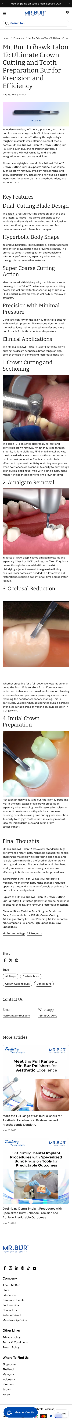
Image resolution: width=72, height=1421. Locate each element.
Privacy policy (12, 1337)
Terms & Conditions (15, 1342)
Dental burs (44, 984)
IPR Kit (35, 915)
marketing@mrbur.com (16, 1015)
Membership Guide (15, 1320)
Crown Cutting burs (17, 984)
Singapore (9, 1364)
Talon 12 (12, 213)
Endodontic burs (19, 915)
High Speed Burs (44, 923)
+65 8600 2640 (47, 1015)
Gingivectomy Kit (18, 919)
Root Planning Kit (40, 919)
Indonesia (9, 1379)
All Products (34, 933)
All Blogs (10, 976)
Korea (6, 1394)
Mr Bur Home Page (14, 933)
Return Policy (11, 1347)
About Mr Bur (11, 1285)
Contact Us (10, 1310)
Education (18, 38)
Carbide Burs (29, 911)
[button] (65, 13)
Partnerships (11, 1305)
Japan (6, 1389)
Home (6, 38)
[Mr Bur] (35, 13)
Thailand (8, 1369)
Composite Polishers (20, 923)
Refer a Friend (12, 1315)
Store (6, 1290)
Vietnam (8, 1384)
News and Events (13, 1300)
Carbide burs (31, 976)
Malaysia (8, 1374)
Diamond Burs (11, 911)
